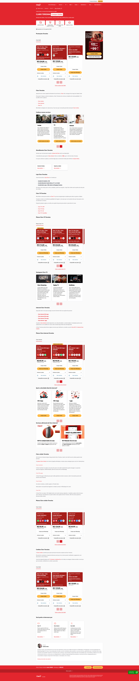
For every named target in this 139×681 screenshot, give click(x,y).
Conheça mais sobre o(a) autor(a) (44, 659)
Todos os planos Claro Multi (60, 85)
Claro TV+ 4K (41, 211)
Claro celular (41, 101)
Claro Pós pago (39, 473)
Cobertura (46, 8)
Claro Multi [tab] (38, 40)
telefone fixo (58, 559)
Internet (60, 4)
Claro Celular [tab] (39, 507)
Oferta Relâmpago (52, 4)
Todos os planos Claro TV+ (60, 269)
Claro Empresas (97, 4)
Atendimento (83, 4)
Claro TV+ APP (41, 206)
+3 (79, 354)
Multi (70, 4)
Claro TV (40, 105)
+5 (63, 520)
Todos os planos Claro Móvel (60, 544)
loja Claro (47, 177)
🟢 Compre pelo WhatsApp (98, 667)
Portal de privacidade (80, 675)
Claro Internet (41, 103)
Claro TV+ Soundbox (42, 213)
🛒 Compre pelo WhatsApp (93, 1)
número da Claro (55, 153)
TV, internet (51, 559)
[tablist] (60, 40)
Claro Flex (38, 490)
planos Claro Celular (41, 461)
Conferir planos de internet (76, 141)
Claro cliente (51, 156)
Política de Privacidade (72, 675)
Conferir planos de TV (60, 141)
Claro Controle (39, 465)
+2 (47, 520)
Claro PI (51, 8)
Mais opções (69, 671)
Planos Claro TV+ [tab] (39, 223)
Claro (90, 4)
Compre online (43, 415)
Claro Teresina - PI (58, 8)
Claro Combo (76, 107)
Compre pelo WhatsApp (75, 72)
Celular (76, 4)
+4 (47, 54)
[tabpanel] (60, 65)
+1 (63, 354)
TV (65, 4)
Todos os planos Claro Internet (60, 384)
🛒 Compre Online (88, 667)
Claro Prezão (39, 481)
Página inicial (40, 8)
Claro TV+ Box (41, 208)
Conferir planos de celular (44, 141)
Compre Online (100, 1)
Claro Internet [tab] (39, 339)
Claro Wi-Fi (74, 327)
